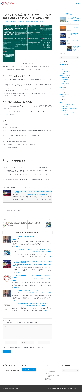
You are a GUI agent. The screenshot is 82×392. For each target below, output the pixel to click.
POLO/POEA (20, 21)
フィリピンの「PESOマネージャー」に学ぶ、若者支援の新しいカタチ (73, 35)
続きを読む (20, 201)
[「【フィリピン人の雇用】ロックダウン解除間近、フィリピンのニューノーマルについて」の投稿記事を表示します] (7, 252)
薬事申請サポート (65, 106)
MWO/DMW (62, 69)
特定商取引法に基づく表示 (63, 388)
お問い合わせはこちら (29, 369)
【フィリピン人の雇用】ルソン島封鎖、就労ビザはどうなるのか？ (26, 290)
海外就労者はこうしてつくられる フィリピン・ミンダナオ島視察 (76, 49)
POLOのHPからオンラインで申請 (19, 154)
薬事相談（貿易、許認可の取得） (70, 108)
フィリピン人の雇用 (26, 21)
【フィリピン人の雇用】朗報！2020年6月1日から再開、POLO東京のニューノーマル (30, 303)
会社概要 (54, 388)
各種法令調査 (66, 114)
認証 (62, 85)
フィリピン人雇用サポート (67, 104)
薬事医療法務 (64, 77)
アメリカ (62, 73)
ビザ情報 (40, 21)
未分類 (17, 265)
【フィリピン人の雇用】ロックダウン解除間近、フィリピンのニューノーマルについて (30, 249)
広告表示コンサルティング (68, 112)
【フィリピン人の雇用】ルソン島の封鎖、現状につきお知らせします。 (27, 236)
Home (49, 388)
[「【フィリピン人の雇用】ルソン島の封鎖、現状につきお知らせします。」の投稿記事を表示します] (7, 239)
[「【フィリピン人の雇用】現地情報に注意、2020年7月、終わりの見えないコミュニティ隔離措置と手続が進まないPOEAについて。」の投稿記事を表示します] (7, 263)
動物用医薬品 (66, 79)
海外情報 (43, 21)
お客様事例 (44, 194)
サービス (62, 102)
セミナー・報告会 (64, 94)
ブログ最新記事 (66, 14)
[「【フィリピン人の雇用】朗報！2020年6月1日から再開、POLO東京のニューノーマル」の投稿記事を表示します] (7, 306)
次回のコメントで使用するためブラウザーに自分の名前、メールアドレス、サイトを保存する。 (25, 347)
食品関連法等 (64, 83)
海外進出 (37, 264)
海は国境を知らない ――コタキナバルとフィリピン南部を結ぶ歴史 (73, 27)
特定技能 (62, 67)
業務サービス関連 (34, 21)
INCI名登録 (65, 110)
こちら (6, 114)
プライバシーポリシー (74, 388)
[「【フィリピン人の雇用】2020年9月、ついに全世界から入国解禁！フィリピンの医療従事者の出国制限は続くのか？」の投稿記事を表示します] (7, 278)
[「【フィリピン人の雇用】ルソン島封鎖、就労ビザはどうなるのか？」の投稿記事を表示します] (7, 293)
